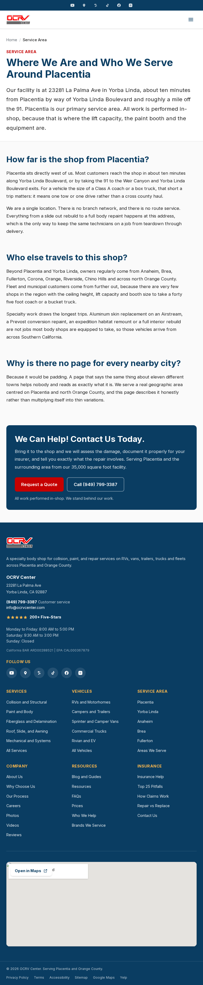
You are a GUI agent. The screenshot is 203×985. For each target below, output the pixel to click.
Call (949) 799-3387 (95, 484)
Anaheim (145, 721)
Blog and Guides (86, 776)
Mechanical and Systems (28, 740)
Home (11, 40)
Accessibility (59, 977)
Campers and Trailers (91, 711)
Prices (77, 805)
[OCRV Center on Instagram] (130, 5)
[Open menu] (191, 19)
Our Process (17, 796)
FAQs (76, 796)
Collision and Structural (26, 702)
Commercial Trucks (89, 731)
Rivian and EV (84, 740)
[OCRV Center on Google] (84, 5)
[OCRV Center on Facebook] (119, 5)
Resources (81, 786)
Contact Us (147, 815)
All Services (16, 750)
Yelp (123, 977)
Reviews (14, 835)
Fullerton (145, 740)
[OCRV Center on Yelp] (95, 5)
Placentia (145, 702)
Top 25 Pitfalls (150, 786)
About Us (14, 776)
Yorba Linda (147, 711)
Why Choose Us (20, 786)
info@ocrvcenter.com (25, 607)
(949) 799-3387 (21, 602)
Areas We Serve (151, 750)
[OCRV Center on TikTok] (107, 5)
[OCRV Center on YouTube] (72, 5)
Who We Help (84, 815)
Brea (141, 731)
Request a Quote (39, 484)
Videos (12, 825)
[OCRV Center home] (18, 19)
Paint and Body (19, 711)
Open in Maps (28, 870)
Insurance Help (150, 776)
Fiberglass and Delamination (31, 721)
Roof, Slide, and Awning (27, 731)
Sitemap (81, 977)
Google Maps (104, 977)
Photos (12, 815)
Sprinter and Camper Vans (95, 721)
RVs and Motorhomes (91, 702)
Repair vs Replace (153, 805)
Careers (13, 805)
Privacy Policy (17, 977)
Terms (39, 977)
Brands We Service (89, 825)
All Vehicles (82, 750)
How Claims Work (153, 796)
